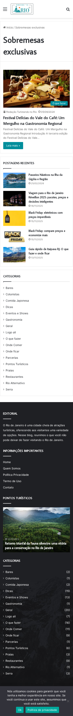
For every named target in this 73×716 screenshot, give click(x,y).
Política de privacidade (42, 709)
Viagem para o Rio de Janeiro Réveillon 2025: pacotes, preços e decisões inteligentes (48, 197)
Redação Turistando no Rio (21, 111)
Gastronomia (14, 319)
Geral (9, 326)
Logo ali (11, 332)
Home (7, 462)
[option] (36, 529)
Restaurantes (14, 376)
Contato (8, 487)
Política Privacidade (16, 474)
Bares (9, 288)
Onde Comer (14, 345)
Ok (20, 709)
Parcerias (12, 357)
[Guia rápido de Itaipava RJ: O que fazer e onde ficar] (14, 254)
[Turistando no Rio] (22, 9)
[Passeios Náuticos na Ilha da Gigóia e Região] (14, 180)
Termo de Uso (12, 481)
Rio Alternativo (15, 383)
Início (9, 27)
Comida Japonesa (17, 300)
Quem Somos (11, 468)
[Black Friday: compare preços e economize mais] (14, 236)
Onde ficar (12, 351)
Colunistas (12, 294)
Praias (10, 370)
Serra (9, 389)
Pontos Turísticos (17, 364)
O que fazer (13, 338)
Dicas (9, 307)
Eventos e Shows (17, 313)
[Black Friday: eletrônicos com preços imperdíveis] (14, 218)
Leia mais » (13, 145)
